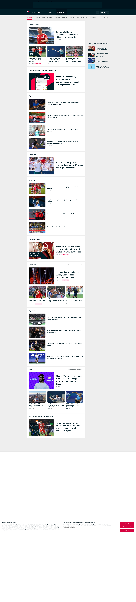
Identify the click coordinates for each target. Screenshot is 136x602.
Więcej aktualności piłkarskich (75, 264)
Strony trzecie (10, 530)
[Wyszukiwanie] (97, 12)
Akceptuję (127, 523)
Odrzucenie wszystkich (127, 526)
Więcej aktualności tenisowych (75, 369)
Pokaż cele (127, 530)
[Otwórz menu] (107, 12)
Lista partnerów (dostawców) (69, 527)
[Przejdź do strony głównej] (35, 12)
